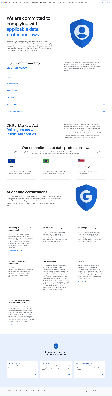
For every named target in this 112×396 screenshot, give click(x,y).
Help (89, 391)
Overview (35, 2)
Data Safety (61, 2)
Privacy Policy (105, 2)
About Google (20, 391)
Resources (84, 2)
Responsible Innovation (73, 2)
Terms (46, 391)
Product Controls (52, 2)
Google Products (31, 391)
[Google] (4, 2)
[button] (56, 83)
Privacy (40, 391)
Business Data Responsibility (18, 2)
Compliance (42, 2)
